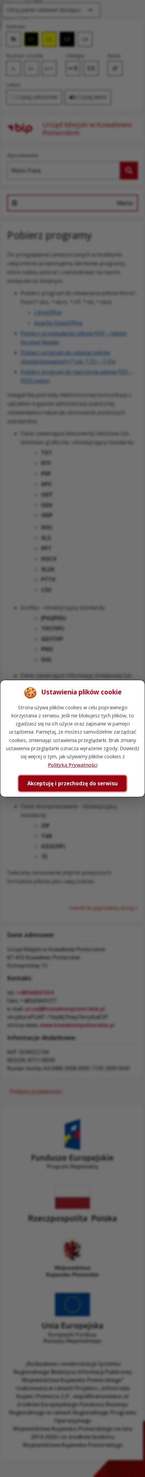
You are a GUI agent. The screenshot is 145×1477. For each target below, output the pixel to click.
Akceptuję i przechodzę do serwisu (72, 783)
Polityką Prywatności (72, 764)
